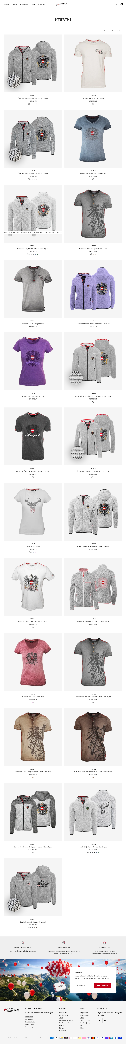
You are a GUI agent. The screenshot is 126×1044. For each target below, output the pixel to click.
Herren (6, 5)
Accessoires (24, 5)
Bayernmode (29, 1024)
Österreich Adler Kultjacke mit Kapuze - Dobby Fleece (93, 396)
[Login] (117, 4)
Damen (14, 5)
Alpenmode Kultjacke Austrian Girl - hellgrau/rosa (93, 621)
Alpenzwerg (29, 1027)
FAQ (81, 1025)
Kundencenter (64, 1015)
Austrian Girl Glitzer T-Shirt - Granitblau (93, 173)
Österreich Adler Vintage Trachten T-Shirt (93, 248)
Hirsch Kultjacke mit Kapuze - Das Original (93, 847)
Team (61, 1018)
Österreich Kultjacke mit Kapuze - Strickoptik (33, 98)
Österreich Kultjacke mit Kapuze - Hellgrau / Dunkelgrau (33, 847)
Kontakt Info (63, 1013)
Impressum (84, 1013)
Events (61, 1025)
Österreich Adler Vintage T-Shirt (33, 324)
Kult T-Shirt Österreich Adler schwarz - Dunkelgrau (33, 471)
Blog (81, 1028)
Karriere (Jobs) (85, 1023)
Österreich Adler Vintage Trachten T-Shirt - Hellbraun (33, 772)
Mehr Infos (100, 1015)
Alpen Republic (30, 1022)
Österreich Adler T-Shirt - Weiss (93, 98)
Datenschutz (84, 1015)
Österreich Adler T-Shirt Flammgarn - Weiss (33, 621)
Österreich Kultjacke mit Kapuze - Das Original (33, 248)
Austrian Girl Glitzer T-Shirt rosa (33, 697)
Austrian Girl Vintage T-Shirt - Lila (33, 396)
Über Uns (41, 5)
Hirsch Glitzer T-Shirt (33, 546)
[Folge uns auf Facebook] (99, 1020)
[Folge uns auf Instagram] (105, 1020)
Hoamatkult (29, 1017)
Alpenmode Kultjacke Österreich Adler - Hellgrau (93, 546)
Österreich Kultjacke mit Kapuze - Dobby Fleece (93, 471)
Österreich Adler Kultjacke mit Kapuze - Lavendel (93, 324)
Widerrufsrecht (85, 1020)
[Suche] (113, 4)
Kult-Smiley (63, 1030)
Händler (62, 1028)
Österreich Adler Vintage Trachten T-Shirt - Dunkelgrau (93, 697)
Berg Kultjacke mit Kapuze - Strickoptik (33, 922)
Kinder (33, 5)
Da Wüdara (29, 1019)
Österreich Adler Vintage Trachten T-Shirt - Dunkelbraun (93, 772)
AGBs (82, 1018)
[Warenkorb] (121, 4)
